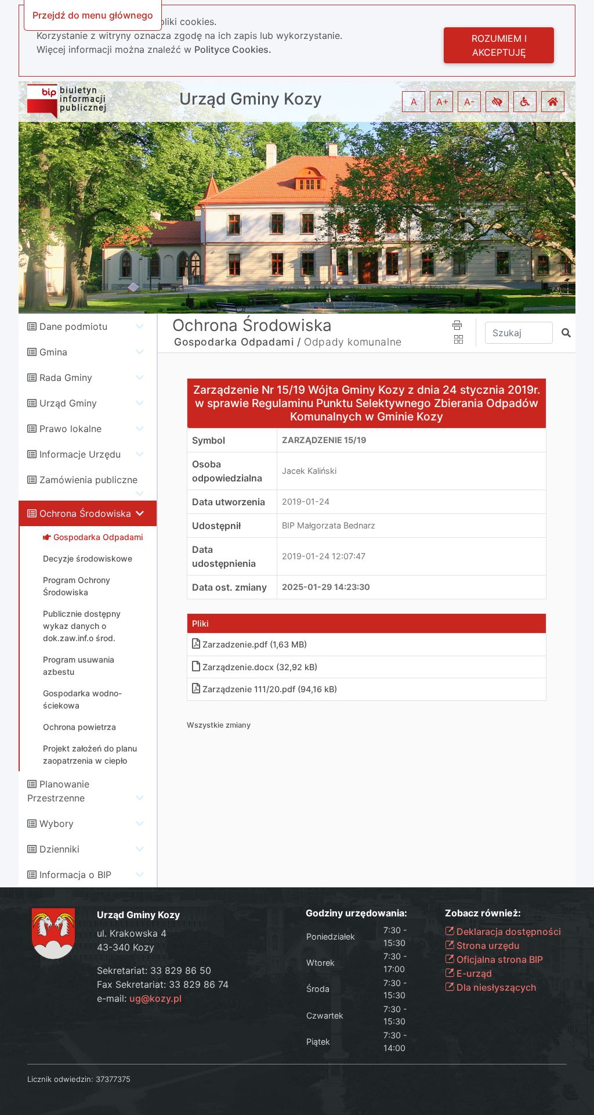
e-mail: (139, 998)
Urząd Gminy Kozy (250, 99)
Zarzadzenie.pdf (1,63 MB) (254, 644)
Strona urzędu (487, 945)
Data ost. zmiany (229, 587)
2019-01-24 (305, 501)
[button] (497, 101)
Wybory (56, 823)
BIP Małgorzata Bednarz (328, 525)
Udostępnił (216, 525)
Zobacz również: (483, 913)
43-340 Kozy (125, 947)
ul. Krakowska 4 (131, 933)
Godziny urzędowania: (356, 913)
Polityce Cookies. (232, 49)
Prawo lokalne (70, 428)
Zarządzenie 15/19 (324, 440)
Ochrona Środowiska (85, 513)
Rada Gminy (65, 377)
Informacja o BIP (75, 874)
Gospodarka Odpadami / (237, 342)
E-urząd (473, 973)
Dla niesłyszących (495, 987)
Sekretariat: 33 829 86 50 (154, 970)
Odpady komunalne (353, 342)
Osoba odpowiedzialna (227, 471)
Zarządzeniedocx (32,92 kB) (259, 667)
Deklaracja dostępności (507, 931)
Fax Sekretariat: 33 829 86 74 (163, 984)
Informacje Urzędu (80, 454)
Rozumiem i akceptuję (499, 45)
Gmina (53, 352)
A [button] (414, 101)
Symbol (208, 440)
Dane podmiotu (73, 326)
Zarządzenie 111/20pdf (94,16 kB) (269, 689)
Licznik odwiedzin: (60, 1079)
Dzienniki (59, 849)
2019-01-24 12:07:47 (323, 556)
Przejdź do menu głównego (92, 15)
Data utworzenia (228, 502)
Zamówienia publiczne (88, 479)
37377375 (113, 1079)
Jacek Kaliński (309, 471)
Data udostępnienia (224, 556)
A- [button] (469, 101)
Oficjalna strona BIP (498, 959)
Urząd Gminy (68, 403)
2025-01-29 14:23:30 (326, 587)
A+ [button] (442, 101)
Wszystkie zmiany (219, 725)
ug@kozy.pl (155, 998)
